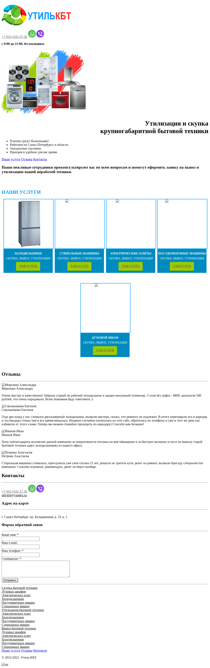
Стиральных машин (16, 606)
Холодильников (13, 599)
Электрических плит (16, 595)
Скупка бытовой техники (20, 588)
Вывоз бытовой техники (19, 628)
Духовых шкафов (14, 591)
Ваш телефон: (12, 550)
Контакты (40, 159)
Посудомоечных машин (18, 602)
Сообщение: (11, 558)
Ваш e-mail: (9, 542)
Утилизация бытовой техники (23, 610)
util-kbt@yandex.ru (14, 495)
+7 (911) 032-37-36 (14, 37)
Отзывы (26, 159)
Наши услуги (11, 159)
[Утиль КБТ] (37, 27)
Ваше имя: (10, 534)
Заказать (28, 266)
